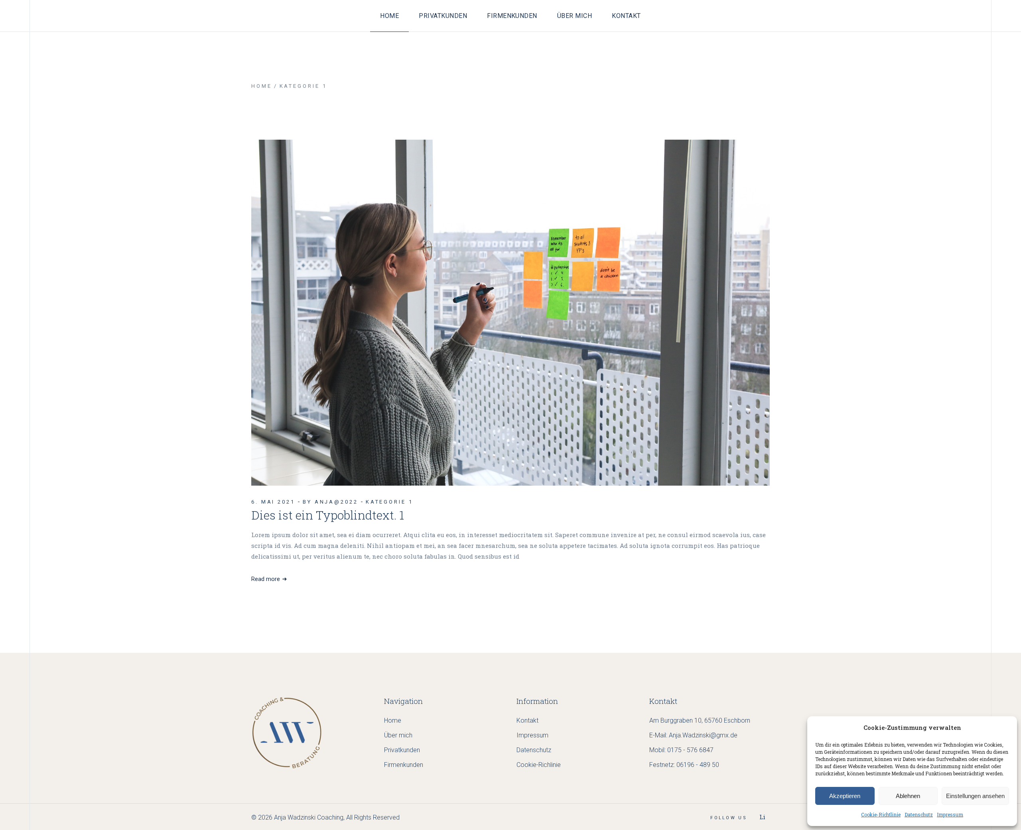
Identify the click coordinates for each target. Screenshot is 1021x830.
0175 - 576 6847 (690, 750)
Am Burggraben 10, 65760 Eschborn (699, 720)
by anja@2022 (330, 502)
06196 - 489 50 (697, 765)
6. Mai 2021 (273, 502)
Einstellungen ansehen (975, 795)
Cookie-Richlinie (538, 765)
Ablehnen (908, 795)
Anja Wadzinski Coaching (308, 817)
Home (392, 720)
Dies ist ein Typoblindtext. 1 (327, 515)
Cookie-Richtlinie (881, 814)
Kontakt (527, 720)
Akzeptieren (844, 795)
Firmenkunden (403, 765)
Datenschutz (919, 814)
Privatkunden (402, 750)
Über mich (398, 735)
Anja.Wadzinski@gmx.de (703, 735)
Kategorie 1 (389, 502)
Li (762, 817)
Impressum (950, 814)
